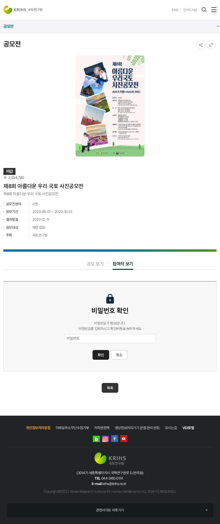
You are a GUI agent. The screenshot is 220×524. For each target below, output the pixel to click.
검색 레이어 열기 (204, 9)
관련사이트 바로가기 (110, 510)
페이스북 (114, 438)
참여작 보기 (123, 264)
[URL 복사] (211, 44)
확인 (101, 355)
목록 (110, 388)
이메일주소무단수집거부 (72, 428)
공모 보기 (95, 264)
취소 (119, 355)
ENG (175, 10)
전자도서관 (190, 10)
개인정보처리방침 (38, 428)
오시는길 (171, 428)
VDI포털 (188, 428)
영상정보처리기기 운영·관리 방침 (137, 428)
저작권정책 (101, 428)
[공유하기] (201, 44)
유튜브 (123, 438)
